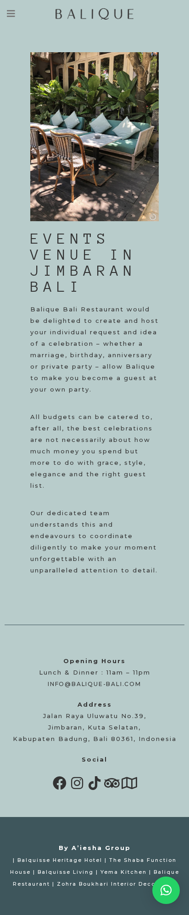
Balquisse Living (66, 872)
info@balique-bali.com (94, 684)
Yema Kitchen (123, 872)
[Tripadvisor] (112, 783)
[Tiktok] (94, 783)
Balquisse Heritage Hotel (59, 860)
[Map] (129, 783)
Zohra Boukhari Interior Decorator (114, 884)
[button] (166, 890)
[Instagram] (77, 783)
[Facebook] (59, 783)
